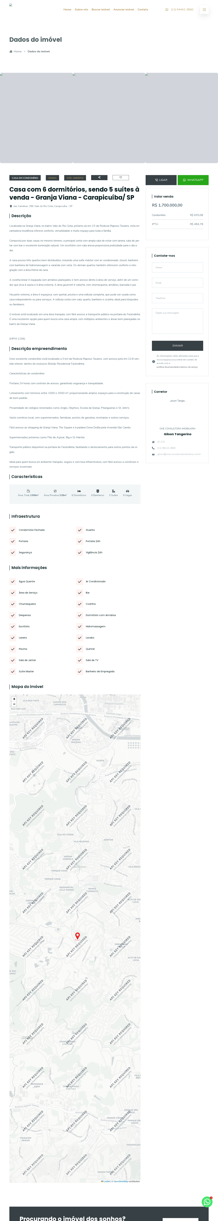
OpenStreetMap (121, 1181)
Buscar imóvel (101, 9)
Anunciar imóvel (123, 9)
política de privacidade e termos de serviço (177, 367)
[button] (77, 936)
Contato (143, 9)
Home (67, 9)
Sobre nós (81, 9)
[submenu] (204, 9)
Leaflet (106, 1181)
